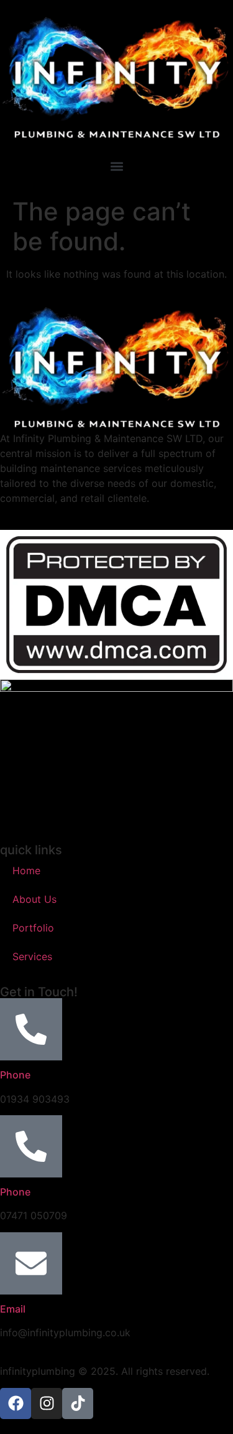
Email (12, 1309)
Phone (15, 1074)
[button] (116, 166)
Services (32, 956)
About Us (34, 899)
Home (26, 870)
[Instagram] (46, 1403)
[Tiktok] (77, 1403)
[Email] (31, 1263)
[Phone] (31, 1029)
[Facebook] (15, 1403)
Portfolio (33, 928)
